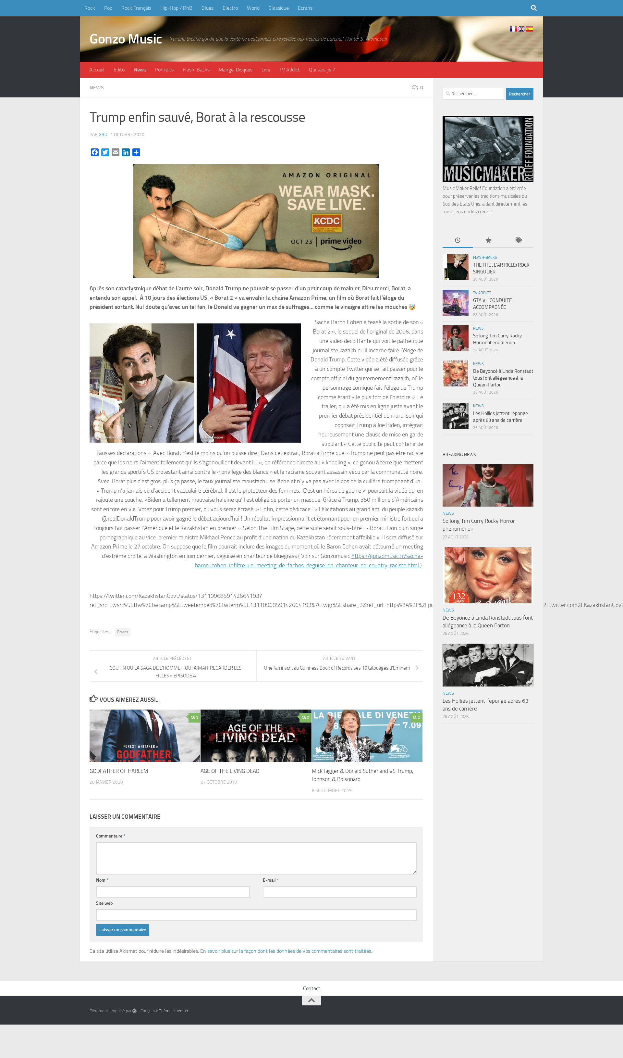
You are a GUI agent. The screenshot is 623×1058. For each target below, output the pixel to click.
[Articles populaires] (488, 241)
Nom (102, 880)
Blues (208, 8)
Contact (311, 988)
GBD (103, 134)
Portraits (164, 70)
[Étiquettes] (518, 241)
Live (266, 70)
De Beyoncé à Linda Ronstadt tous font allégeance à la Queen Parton (503, 378)
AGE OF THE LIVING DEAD (230, 771)
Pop (108, 8)
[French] (513, 28)
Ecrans (305, 8)
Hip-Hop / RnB (176, 8)
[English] (521, 28)
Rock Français (136, 8)
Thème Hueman (173, 1010)
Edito (119, 70)
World (253, 8)
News (140, 70)
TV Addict (289, 70)
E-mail (271, 880)
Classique (279, 8)
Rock (89, 8)
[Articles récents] (458, 241)
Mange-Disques (235, 70)
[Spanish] (529, 28)
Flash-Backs (196, 70)
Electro (230, 8)
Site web (104, 903)
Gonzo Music (126, 39)
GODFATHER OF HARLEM (119, 771)
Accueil (96, 70)
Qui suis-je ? (322, 70)
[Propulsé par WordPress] (134, 1011)
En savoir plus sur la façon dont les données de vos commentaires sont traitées (285, 951)
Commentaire (110, 836)
